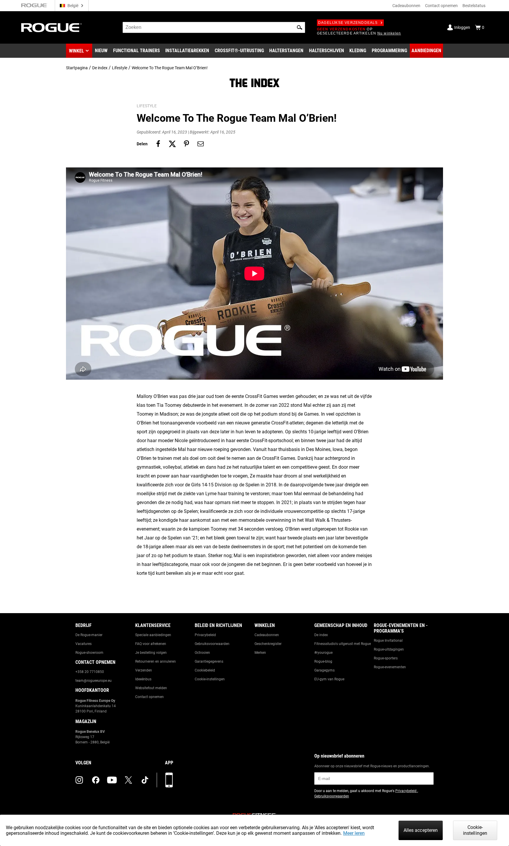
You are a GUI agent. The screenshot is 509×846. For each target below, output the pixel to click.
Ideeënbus (143, 679)
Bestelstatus (473, 5)
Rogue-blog (323, 661)
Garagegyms (324, 670)
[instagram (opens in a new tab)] (79, 780)
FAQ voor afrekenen (150, 644)
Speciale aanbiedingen (153, 635)
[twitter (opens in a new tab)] (128, 780)
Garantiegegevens (209, 661)
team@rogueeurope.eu (93, 681)
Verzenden (143, 670)
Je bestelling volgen (151, 653)
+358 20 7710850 (89, 672)
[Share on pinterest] (186, 143)
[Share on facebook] (158, 143)
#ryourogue (323, 653)
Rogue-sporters (386, 658)
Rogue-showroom (89, 653)
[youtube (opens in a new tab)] (112, 780)
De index (100, 67)
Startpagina (77, 67)
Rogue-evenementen (390, 667)
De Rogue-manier (89, 635)
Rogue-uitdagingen (389, 649)
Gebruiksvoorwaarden (212, 644)
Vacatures (83, 644)
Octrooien (202, 653)
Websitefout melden (151, 688)
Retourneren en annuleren (155, 661)
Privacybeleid (205, 635)
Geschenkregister (268, 644)
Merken (260, 653)
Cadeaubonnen (406, 5)
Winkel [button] (76, 51)
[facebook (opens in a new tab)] (95, 780)
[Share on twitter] (172, 143)
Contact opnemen (441, 5)
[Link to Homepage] (51, 27)
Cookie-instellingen (210, 679)
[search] (214, 27)
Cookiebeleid (205, 670)
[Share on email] (200, 143)
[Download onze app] (169, 780)
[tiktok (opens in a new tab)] (145, 780)
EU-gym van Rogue (329, 679)
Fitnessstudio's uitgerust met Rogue (342, 644)
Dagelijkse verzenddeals (348, 23)
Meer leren (354, 833)
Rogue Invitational (388, 640)
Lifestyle (119, 67)
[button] (299, 27)
